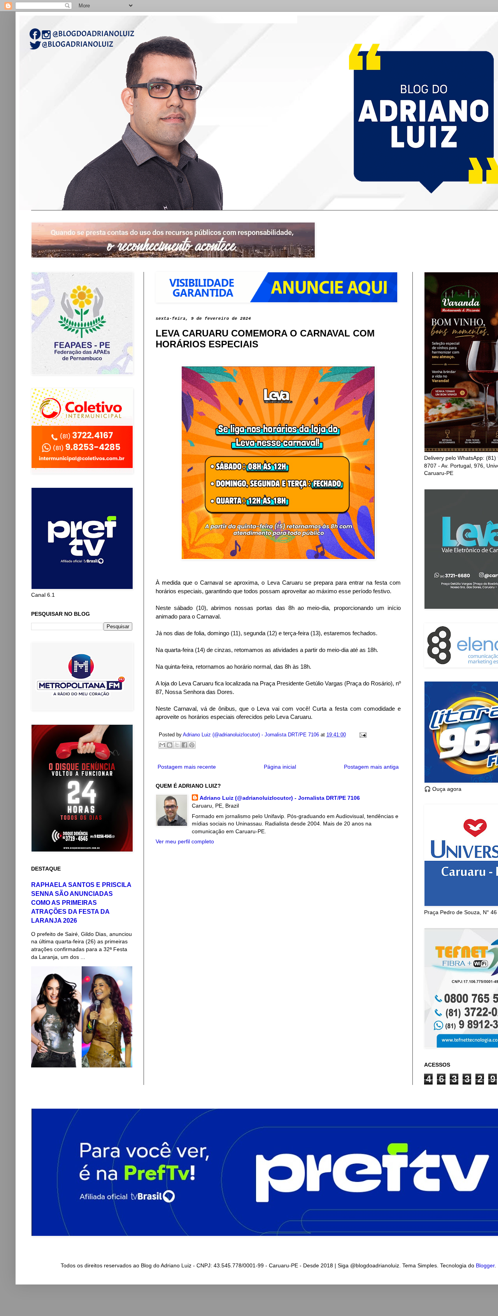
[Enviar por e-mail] (162, 745)
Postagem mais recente (187, 767)
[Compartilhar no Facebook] (184, 745)
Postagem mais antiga (371, 767)
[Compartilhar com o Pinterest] (192, 745)
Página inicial (280, 767)
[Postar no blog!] (170, 745)
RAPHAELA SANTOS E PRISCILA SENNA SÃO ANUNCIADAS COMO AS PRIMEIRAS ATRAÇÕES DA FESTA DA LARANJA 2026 (81, 902)
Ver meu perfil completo (185, 841)
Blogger (485, 1265)
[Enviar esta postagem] (361, 735)
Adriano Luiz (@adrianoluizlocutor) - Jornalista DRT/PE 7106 (280, 798)
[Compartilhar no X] (177, 745)
